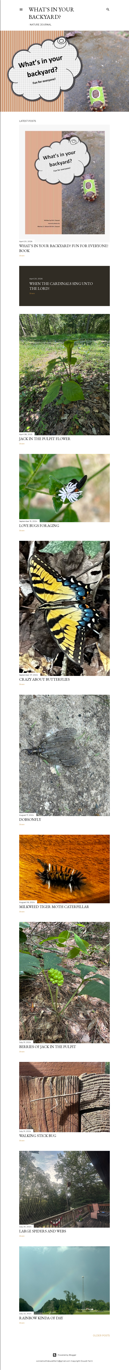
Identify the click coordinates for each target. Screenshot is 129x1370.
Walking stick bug (37, 1135)
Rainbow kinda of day (41, 1317)
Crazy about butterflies (44, 679)
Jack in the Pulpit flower (44, 438)
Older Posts (101, 1335)
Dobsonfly (30, 819)
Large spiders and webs (42, 1231)
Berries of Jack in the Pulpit (47, 1046)
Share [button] (21, 255)
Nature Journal (40, 24)
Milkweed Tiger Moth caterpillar (54, 906)
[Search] (108, 9)
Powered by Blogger (67, 1355)
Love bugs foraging (39, 525)
